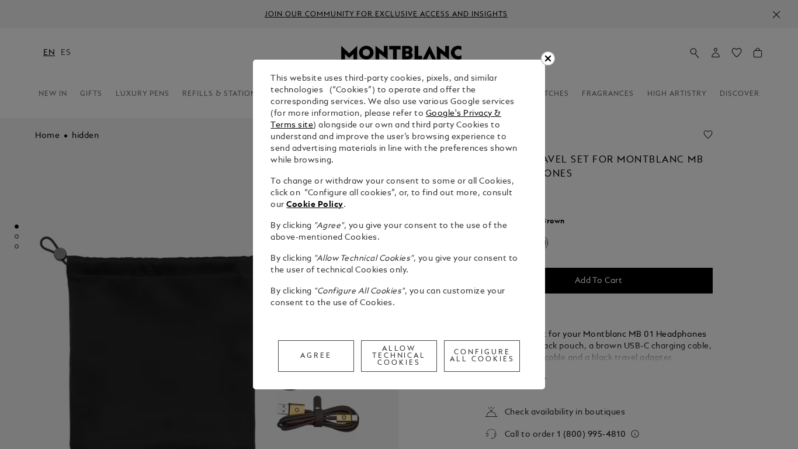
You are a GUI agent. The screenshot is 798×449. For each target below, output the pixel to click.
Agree (316, 356)
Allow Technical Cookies (399, 356)
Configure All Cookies (482, 356)
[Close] (548, 58)
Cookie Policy (315, 205)
